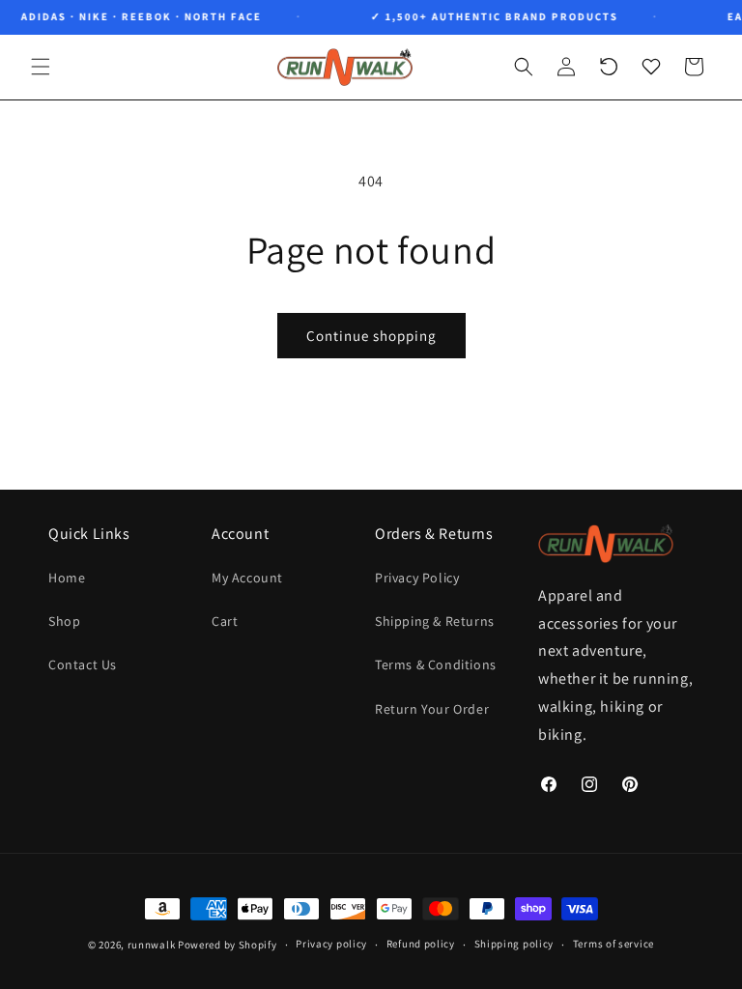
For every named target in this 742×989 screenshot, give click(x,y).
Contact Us (82, 664)
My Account (247, 577)
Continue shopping (371, 335)
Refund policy (420, 943)
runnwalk (152, 944)
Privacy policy (331, 943)
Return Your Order (432, 709)
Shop (64, 621)
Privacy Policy (417, 577)
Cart (225, 621)
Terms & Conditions (436, 664)
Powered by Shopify (227, 944)
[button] (40, 66)
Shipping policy (514, 943)
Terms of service (613, 943)
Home (66, 577)
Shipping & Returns (435, 621)
